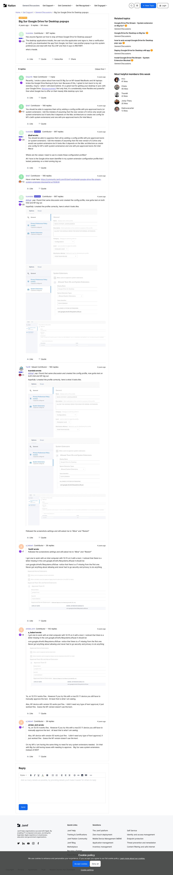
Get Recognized (82, 5)
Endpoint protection (135, 839)
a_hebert (29, 545)
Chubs (124, 86)
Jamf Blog (71, 843)
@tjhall (28, 200)
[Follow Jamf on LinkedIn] (23, 843)
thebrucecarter (127, 108)
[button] (148, 5)
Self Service (132, 830)
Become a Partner (74, 851)
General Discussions (31, 5)
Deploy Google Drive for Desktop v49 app (132, 50)
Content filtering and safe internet (141, 847)
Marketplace (72, 847)
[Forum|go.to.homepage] (9, 5)
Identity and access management (141, 834)
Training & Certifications (77, 834)
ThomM (124, 93)
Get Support (48, 5)
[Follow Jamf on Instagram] (33, 843)
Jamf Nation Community (77, 839)
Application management (103, 843)
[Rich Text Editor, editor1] (62, 790)
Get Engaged (99, 5)
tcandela (29, 33)
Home (18, 12)
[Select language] (137, 5)
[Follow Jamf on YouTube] (28, 843)
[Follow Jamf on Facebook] (38, 843)
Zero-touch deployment (102, 834)
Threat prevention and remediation (141, 843)
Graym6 (29, 77)
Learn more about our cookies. (132, 858)
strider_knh (30, 629)
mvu (123, 79)
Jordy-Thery (126, 101)
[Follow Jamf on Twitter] (18, 843)
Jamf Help (71, 830)
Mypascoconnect (49, 88)
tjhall (28, 105)
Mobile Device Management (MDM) (107, 839)
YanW (28, 367)
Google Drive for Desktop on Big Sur (129, 33)
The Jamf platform (100, 830)
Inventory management (102, 847)
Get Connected (64, 5)
